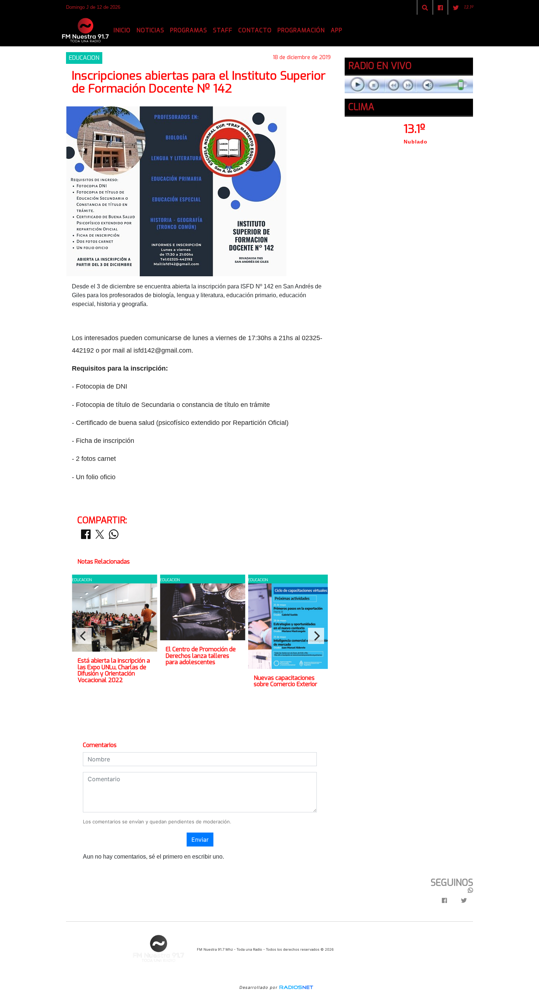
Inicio (122, 30)
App (336, 30)
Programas (188, 30)
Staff (222, 30)
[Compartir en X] (99, 536)
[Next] (316, 636)
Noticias (150, 30)
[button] (425, 8)
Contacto (255, 30)
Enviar (200, 839)
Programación (301, 30)
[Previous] (84, 636)
